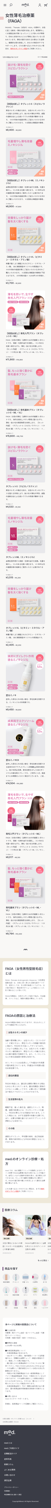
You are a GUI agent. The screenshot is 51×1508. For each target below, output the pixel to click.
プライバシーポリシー (11, 1487)
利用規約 (7, 1491)
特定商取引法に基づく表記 (12, 1495)
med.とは (8, 1443)
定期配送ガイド (10, 1453)
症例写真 (8, 1459)
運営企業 (8, 1480)
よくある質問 (9, 1470)
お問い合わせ (9, 1475)
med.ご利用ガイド (11, 1448)
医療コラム (8, 1464)
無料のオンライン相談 (18, 49)
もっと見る (42, 1260)
